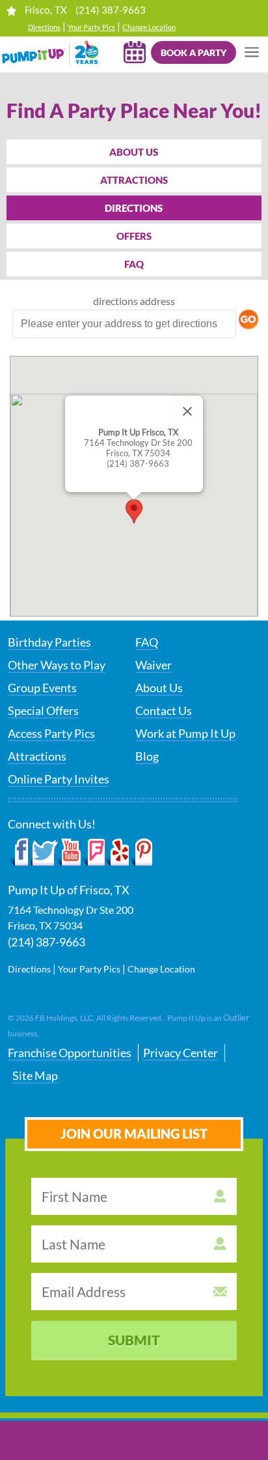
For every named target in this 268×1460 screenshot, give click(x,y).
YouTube (70, 852)
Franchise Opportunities (69, 1052)
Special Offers (43, 710)
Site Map (35, 1075)
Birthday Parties (49, 642)
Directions (44, 27)
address (157, 301)
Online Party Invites (58, 779)
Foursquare (93, 852)
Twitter (44, 852)
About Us (133, 152)
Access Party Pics (51, 733)
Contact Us (163, 710)
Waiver (153, 665)
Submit (134, 1340)
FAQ (134, 264)
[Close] (187, 411)
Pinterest (141, 852)
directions (115, 301)
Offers (134, 236)
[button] (134, 511)
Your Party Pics (91, 27)
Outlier (236, 1017)
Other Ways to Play (56, 665)
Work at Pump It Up (185, 733)
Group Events (42, 687)
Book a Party (193, 52)
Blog (147, 756)
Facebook (19, 852)
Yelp (117, 852)
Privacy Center (180, 1052)
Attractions (134, 180)
